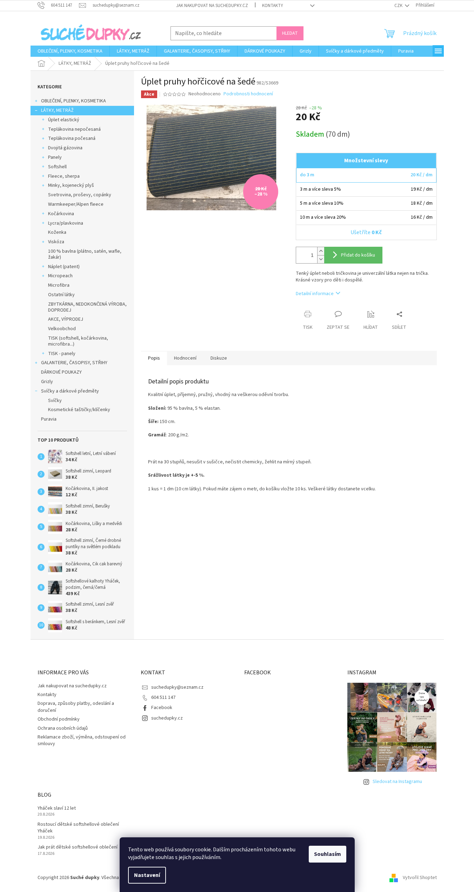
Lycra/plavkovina (65, 223)
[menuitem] (70, 51)
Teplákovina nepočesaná (74, 129)
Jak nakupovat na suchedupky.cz (212, 5)
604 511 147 (163, 697)
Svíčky (55, 400)
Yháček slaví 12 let (57, 808)
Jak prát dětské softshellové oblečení (78, 847)
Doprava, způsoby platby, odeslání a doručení (76, 707)
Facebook (161, 707)
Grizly (47, 381)
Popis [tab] (154, 358)
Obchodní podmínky (59, 719)
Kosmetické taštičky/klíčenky (79, 409)
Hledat (290, 33)
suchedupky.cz (167, 718)
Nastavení (147, 875)
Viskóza (56, 241)
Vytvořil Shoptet (420, 877)
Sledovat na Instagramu (397, 781)
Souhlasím (327, 854)
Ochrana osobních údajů (63, 728)
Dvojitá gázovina (65, 147)
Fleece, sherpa (64, 176)
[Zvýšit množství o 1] (320, 251)
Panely (55, 157)
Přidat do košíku (358, 255)
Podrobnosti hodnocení (248, 94)
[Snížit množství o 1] (320, 259)
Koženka (57, 232)
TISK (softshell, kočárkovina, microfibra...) (78, 341)
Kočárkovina (61, 213)
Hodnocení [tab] (185, 358)
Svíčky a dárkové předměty (70, 391)
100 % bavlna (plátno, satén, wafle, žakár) (84, 254)
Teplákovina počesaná (71, 138)
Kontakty (272, 5)
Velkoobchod (62, 328)
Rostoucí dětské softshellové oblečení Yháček (78, 828)
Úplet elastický (63, 119)
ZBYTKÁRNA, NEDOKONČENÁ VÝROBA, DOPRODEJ (87, 307)
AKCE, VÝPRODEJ (65, 319)
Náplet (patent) (64, 266)
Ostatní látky (61, 294)
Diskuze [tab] (219, 358)
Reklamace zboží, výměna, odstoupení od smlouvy (82, 740)
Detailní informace (315, 293)
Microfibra (58, 285)
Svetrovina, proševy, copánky (79, 194)
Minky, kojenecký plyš (71, 185)
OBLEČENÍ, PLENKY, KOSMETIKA (73, 100)
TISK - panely (61, 353)
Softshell (57, 166)
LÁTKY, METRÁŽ (57, 110)
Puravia (48, 419)
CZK (398, 5)
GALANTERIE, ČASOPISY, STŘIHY (74, 362)
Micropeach (60, 275)
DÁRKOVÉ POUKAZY (61, 372)
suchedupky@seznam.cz (177, 687)
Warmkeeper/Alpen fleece (76, 204)
